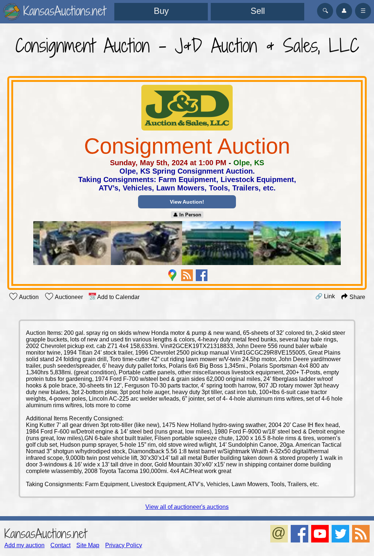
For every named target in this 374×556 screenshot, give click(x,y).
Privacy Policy (123, 545)
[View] (187, 243)
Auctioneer (68, 297)
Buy (161, 11)
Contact (60, 545)
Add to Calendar (118, 297)
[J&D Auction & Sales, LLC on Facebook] (201, 275)
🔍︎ (325, 11)
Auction (28, 297)
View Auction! (187, 202)
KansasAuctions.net (45, 533)
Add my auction (24, 545)
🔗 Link (325, 296)
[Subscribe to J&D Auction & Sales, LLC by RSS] (187, 275)
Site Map (87, 545)
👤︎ (344, 11)
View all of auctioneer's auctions (187, 507)
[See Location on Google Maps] (172, 275)
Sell (258, 11)
